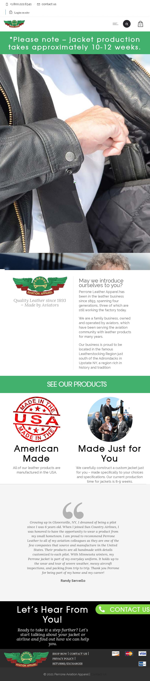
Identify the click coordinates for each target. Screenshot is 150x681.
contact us (49, 4)
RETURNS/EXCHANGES (67, 663)
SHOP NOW (59, 653)
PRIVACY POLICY (63, 658)
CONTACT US (78, 653)
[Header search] (126, 23)
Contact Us (99, 674)
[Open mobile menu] (116, 23)
